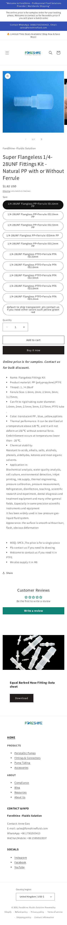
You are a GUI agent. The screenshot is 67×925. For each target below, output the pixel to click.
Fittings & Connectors (27, 758)
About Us (19, 797)
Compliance (21, 782)
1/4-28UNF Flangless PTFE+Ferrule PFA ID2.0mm (33, 266)
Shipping (6, 191)
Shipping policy (23, 917)
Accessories (21, 767)
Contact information (44, 917)
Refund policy (21, 912)
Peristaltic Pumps (25, 753)
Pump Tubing (22, 762)
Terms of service (55, 912)
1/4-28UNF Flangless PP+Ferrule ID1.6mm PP (33, 205)
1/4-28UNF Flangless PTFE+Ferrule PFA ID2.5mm (33, 276)
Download (21, 698)
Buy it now (33, 350)
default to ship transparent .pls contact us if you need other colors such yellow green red (33, 309)
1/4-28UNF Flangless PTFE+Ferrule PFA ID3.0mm (33, 287)
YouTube (19, 867)
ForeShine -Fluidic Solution (31, 907)
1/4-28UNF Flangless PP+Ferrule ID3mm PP (32, 235)
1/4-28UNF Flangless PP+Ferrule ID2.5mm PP (33, 226)
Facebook (20, 862)
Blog (17, 787)
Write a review (33, 611)
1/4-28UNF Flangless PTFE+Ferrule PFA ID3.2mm (33, 298)
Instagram (20, 857)
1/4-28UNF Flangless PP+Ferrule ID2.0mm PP (33, 215)
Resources (20, 792)
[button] (7, 53)
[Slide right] (41, 139)
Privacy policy (37, 912)
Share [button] (9, 573)
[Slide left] (26, 139)
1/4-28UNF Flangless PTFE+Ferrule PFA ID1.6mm (33, 255)
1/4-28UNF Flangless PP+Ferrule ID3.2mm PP (33, 245)
